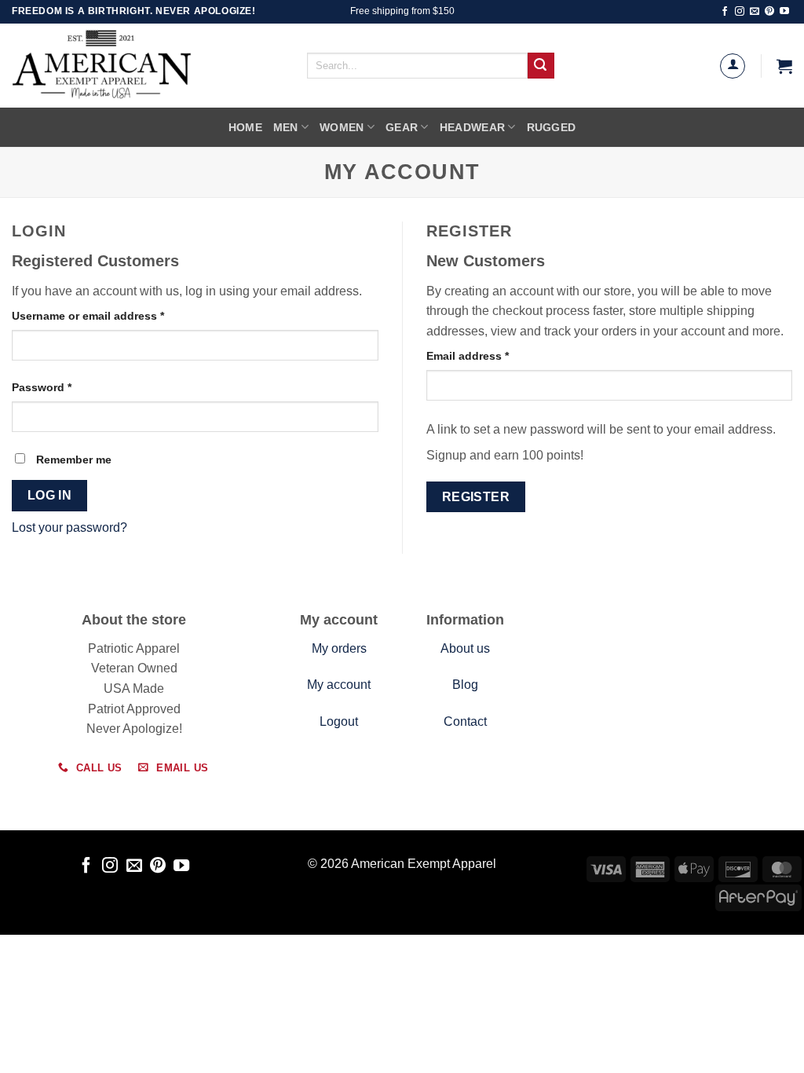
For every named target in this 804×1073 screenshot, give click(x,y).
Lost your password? (69, 527)
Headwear (472, 127)
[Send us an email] (754, 11)
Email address (491, 355)
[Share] (61, 969)
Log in (49, 495)
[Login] (732, 66)
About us (465, 648)
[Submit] (541, 66)
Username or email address (112, 315)
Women (342, 127)
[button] (784, 66)
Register (476, 497)
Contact (465, 721)
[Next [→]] (61, 1012)
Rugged (551, 127)
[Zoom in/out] (153, 969)
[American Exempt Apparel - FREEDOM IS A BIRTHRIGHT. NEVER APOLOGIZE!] (137, 66)
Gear (402, 127)
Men (285, 127)
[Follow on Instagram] (739, 11)
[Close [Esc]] (15, 969)
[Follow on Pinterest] (769, 11)
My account (339, 684)
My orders (339, 648)
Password (65, 387)
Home (245, 127)
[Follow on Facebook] (724, 11)
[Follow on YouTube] (784, 11)
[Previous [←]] (15, 1012)
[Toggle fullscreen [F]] (107, 969)
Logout (339, 721)
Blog (465, 684)
